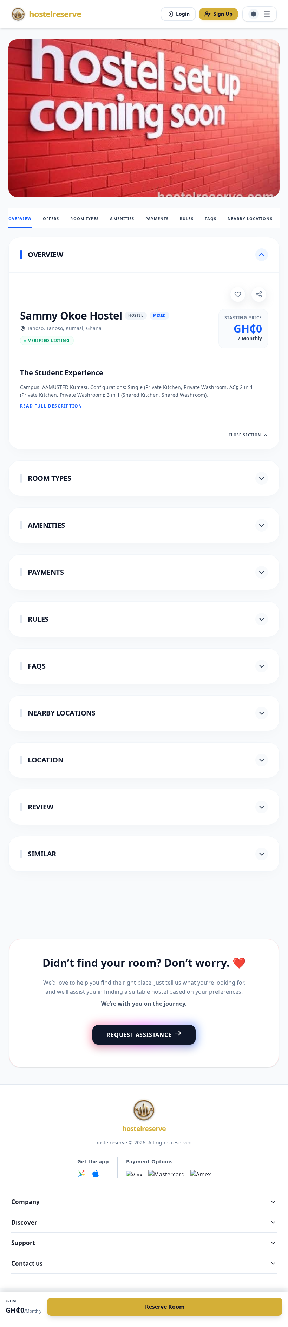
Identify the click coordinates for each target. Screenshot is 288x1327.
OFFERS (51, 218)
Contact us (26, 1263)
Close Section (245, 434)
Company (25, 1202)
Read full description (51, 406)
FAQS (210, 218)
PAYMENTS (157, 218)
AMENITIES (122, 218)
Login (183, 14)
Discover (24, 1222)
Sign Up (223, 14)
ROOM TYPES (84, 218)
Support (23, 1243)
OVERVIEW (20, 218)
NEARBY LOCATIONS (250, 218)
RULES (187, 218)
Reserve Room (165, 1307)
